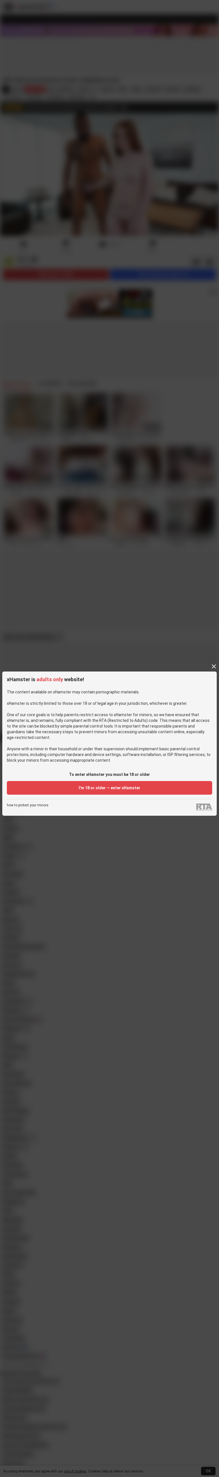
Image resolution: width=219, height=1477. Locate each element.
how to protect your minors (27, 805)
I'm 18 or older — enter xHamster (109, 788)
